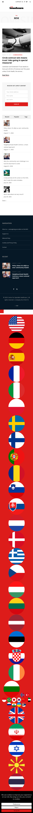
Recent (7, 117)
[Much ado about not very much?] (7, 192)
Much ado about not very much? (14, 194)
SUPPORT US (19, 2)
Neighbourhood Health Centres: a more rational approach (20, 276)
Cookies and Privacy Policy (9, 243)
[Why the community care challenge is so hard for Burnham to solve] (7, 159)
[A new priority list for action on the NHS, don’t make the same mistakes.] (7, 175)
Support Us (5, 234)
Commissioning (17, 55)
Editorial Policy (6, 238)
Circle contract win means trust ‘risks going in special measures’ (14, 60)
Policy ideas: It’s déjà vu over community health (20, 266)
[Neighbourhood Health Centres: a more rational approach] (7, 142)
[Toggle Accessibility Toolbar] (2, 311)
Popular (16, 117)
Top (17, 306)
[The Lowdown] (16, 7)
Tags (26, 117)
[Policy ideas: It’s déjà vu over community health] (7, 126)
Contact (4, 247)
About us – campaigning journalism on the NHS (15, 229)
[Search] (30, 2)
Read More (5, 75)
